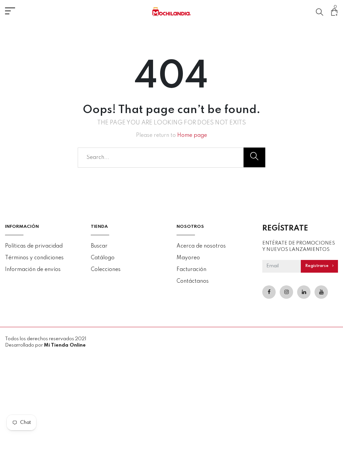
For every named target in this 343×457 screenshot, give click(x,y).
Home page (192, 135)
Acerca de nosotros (201, 246)
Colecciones (106, 269)
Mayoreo (188, 258)
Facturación (191, 269)
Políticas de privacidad (34, 246)
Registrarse (317, 266)
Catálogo (103, 258)
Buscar (99, 246)
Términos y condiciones (34, 258)
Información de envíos (33, 269)
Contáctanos (193, 281)
